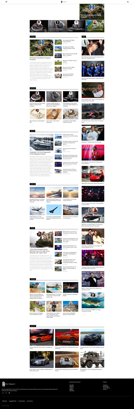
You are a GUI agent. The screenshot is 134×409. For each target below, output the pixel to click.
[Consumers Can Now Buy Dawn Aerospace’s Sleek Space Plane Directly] (54, 209)
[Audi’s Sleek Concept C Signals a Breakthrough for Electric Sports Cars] (42, 359)
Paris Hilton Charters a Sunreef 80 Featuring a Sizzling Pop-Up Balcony (70, 143)
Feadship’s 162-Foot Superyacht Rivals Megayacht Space (40, 153)
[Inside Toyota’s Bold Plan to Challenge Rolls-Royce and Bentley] (67, 337)
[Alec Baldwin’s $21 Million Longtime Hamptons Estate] (58, 48)
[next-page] (33, 83)
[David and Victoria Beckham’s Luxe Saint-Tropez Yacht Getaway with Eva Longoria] (58, 240)
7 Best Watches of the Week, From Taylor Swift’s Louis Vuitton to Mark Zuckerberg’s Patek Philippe (53, 315)
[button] (128, 2)
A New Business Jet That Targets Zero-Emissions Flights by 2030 (37, 218)
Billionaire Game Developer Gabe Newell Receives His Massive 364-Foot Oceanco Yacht (70, 157)
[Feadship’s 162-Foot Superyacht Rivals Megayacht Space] (41, 142)
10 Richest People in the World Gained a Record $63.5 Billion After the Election (92, 268)
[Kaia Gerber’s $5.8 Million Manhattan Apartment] (58, 75)
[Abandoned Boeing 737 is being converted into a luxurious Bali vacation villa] (54, 287)
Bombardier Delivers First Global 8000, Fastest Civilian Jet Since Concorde (37, 201)
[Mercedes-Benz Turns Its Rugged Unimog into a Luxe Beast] (92, 359)
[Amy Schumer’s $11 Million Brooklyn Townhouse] (58, 69)
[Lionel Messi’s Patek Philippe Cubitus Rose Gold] (70, 114)
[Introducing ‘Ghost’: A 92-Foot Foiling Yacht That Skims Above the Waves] (58, 171)
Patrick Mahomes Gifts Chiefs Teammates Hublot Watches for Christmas (70, 105)
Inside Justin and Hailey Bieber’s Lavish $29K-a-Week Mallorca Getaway (70, 254)
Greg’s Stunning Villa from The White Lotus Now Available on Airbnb (69, 268)
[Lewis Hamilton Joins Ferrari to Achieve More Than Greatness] (93, 153)
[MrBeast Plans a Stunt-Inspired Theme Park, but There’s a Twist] (58, 233)
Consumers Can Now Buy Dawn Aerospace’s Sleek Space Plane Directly (53, 218)
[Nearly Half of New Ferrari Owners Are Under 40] (93, 174)
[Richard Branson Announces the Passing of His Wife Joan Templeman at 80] (93, 47)
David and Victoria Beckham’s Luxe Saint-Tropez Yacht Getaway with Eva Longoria (70, 240)
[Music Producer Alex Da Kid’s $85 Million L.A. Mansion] (58, 55)
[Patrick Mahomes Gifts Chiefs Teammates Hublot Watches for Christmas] (76, 26)
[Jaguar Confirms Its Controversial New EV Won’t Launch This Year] (58, 164)
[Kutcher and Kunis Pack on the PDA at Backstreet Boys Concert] (58, 247)
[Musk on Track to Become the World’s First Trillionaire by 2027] (93, 279)
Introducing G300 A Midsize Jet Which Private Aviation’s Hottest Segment (53, 201)
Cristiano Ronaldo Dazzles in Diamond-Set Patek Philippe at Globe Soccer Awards (53, 105)
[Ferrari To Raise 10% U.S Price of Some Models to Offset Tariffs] (93, 194)
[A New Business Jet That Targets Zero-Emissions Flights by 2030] (37, 209)
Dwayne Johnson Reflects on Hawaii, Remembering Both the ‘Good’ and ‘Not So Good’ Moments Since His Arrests (37, 296)
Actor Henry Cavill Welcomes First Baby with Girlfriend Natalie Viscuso (92, 246)
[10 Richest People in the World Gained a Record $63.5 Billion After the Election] (93, 258)
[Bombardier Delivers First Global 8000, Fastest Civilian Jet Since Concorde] (37, 192)
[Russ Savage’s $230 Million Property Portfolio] (95, 26)
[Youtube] (9, 393)
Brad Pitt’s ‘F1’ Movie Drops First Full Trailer (91, 142)
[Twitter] (6, 393)
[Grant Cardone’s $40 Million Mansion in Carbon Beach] (70, 306)
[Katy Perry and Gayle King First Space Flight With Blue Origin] (93, 69)
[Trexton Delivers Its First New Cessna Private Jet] (70, 192)
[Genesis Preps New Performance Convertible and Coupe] (42, 337)
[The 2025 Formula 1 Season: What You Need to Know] (93, 111)
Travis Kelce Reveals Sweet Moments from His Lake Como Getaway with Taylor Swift (40, 251)
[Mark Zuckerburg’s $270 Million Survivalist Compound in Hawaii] (93, 300)
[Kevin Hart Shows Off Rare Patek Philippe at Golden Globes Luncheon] (39, 26)
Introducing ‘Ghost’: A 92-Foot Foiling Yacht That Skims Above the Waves (70, 171)
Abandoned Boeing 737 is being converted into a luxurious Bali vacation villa (53, 296)
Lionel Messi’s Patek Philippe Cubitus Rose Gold (69, 121)
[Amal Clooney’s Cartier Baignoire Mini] (37, 114)
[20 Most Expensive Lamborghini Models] (70, 287)
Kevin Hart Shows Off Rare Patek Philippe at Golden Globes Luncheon (37, 105)
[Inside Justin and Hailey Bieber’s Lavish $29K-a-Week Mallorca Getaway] (58, 254)
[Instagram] (3, 393)
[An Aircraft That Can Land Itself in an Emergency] (70, 209)
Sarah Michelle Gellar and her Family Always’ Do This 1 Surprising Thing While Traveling (70, 261)
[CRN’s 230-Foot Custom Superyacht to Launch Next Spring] (58, 136)
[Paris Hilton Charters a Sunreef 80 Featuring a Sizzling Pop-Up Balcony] (58, 143)
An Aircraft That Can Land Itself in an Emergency (70, 217)
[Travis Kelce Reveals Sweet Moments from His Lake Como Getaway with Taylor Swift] (41, 239)
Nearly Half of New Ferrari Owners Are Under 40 (93, 183)
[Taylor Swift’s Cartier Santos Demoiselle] (54, 114)
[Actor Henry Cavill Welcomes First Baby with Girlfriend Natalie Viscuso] (93, 236)
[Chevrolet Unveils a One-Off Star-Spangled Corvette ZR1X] (92, 337)
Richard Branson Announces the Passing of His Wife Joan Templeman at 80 (92, 57)
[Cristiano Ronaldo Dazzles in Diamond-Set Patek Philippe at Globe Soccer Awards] (57, 26)
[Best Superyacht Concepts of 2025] (58, 150)
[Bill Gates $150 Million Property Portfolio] (91, 12)
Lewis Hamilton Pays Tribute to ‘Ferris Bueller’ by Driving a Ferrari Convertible (93, 100)
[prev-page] (30, 83)
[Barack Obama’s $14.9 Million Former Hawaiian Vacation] (37, 306)
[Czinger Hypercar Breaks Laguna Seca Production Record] (67, 359)
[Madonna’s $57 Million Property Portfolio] (58, 62)
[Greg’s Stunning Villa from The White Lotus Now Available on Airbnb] (58, 268)
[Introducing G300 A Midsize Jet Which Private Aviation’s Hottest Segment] (54, 192)
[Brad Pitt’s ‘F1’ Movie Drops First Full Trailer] (93, 133)
